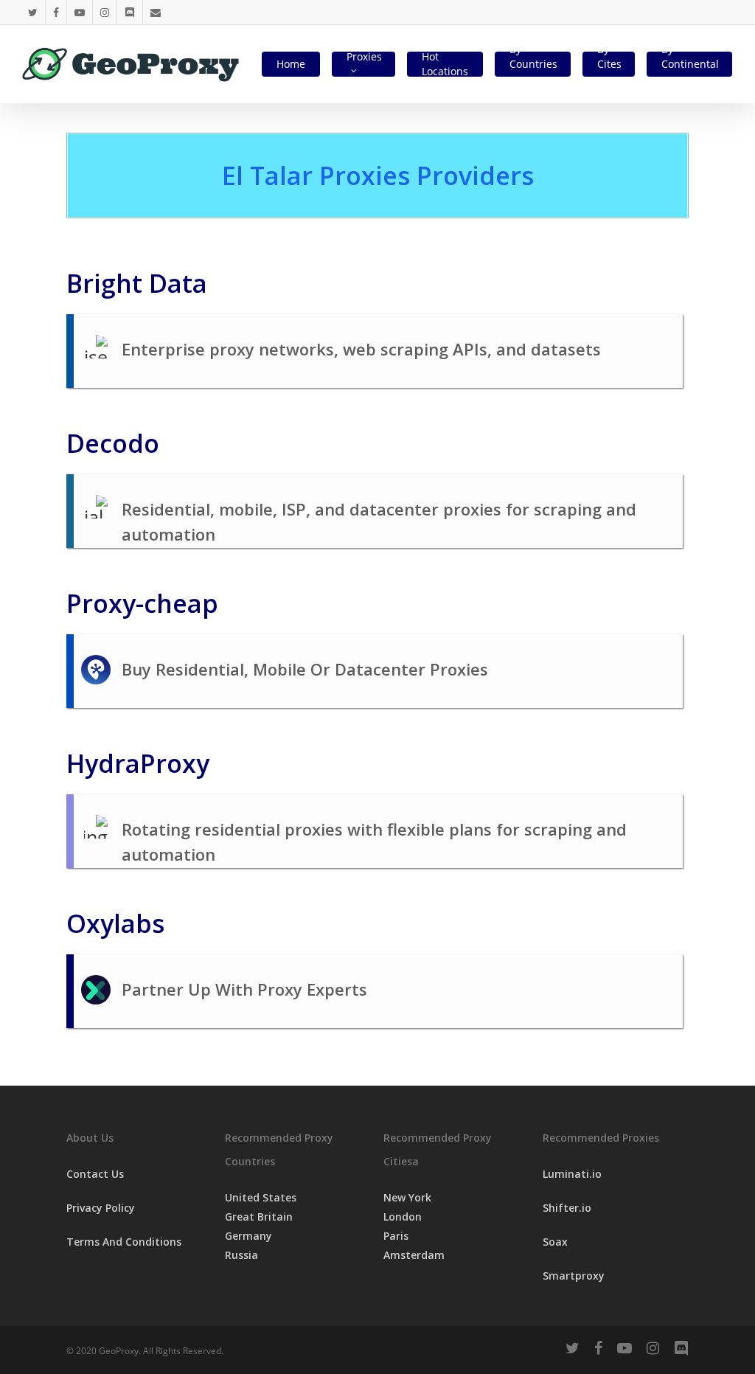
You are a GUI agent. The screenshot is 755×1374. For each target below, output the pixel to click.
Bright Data (136, 283)
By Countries (533, 56)
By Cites (609, 56)
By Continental (690, 56)
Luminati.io (572, 1174)
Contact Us (95, 1174)
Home (290, 64)
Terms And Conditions (123, 1242)
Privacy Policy (100, 1208)
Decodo (112, 443)
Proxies (364, 56)
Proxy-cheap (142, 603)
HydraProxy (137, 763)
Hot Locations (445, 63)
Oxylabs (115, 923)
